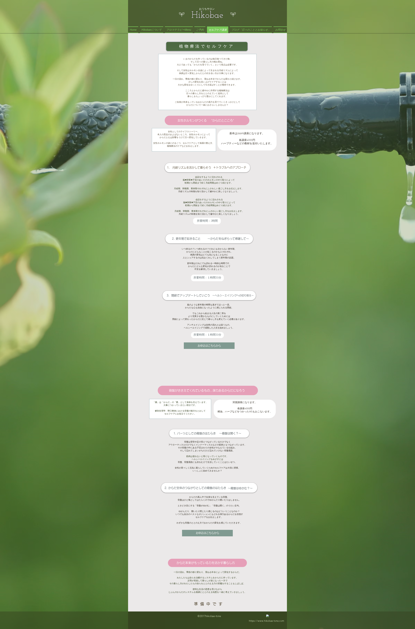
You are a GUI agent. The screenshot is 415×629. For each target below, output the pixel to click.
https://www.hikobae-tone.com (266, 621)
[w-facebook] (267, 616)
